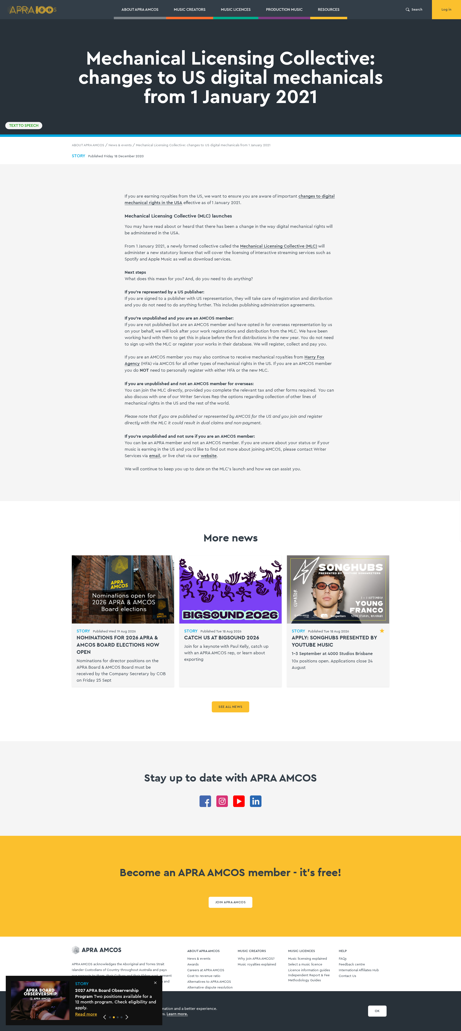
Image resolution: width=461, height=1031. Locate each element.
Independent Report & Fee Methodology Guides (309, 978)
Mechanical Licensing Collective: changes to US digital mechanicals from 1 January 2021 (203, 145)
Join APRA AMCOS (230, 902)
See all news (230, 707)
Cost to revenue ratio (203, 976)
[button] (110, 1017)
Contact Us (347, 976)
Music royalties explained (257, 964)
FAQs (342, 958)
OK (377, 1011)
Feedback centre (352, 964)
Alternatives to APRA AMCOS (209, 981)
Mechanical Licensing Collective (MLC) (278, 246)
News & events (120, 145)
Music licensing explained (307, 958)
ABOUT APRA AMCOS (88, 145)
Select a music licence (305, 964)
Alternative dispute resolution (210, 987)
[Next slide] (126, 1017)
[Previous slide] (104, 1017)
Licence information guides (309, 970)
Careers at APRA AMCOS (205, 970)
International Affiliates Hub (359, 970)
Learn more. (177, 1014)
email (154, 456)
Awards (193, 964)
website (209, 456)
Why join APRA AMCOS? (256, 958)
